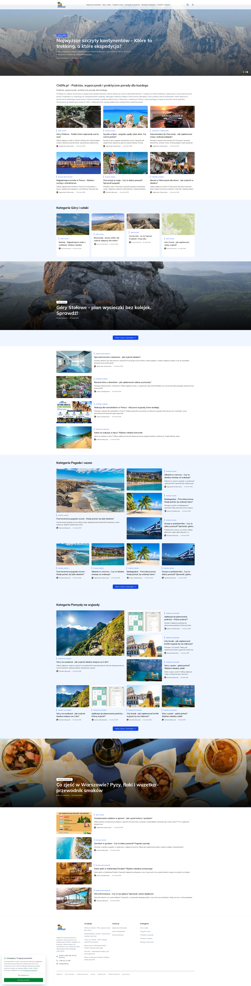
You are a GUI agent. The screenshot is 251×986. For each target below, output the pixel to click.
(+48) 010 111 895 (64, 960)
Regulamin (59, 974)
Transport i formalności (160, 130)
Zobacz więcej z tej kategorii (124, 338)
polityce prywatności (30, 970)
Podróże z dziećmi (163, 5)
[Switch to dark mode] (193, 4)
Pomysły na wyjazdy (132, 5)
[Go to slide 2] (245, 72)
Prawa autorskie (69, 974)
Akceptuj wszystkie (23, 980)
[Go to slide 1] (243, 72)
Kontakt (93, 974)
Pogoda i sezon (117, 5)
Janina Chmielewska (62, 58)
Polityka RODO (101, 974)
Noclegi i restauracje (148, 5)
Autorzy (115, 923)
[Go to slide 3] (247, 72)
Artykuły (88, 923)
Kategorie (144, 923)
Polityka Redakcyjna (114, 974)
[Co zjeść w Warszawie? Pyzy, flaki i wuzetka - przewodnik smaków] (125, 773)
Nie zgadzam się (23, 975)
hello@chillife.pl (64, 964)
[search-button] (188, 5)
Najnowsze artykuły (93, 5)
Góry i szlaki (106, 5)
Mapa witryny (126, 974)
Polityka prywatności (82, 974)
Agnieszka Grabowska (119, 928)
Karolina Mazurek (62, 318)
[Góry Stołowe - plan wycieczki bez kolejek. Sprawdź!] (125, 295)
